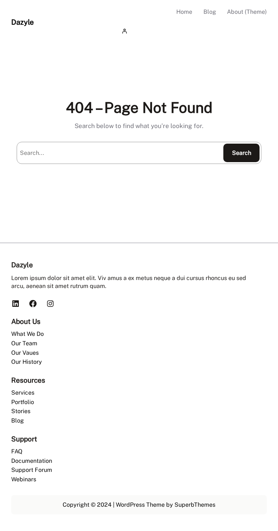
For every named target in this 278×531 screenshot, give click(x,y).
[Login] (193, 31)
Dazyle (22, 22)
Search (241, 152)
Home (184, 11)
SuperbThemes (194, 504)
